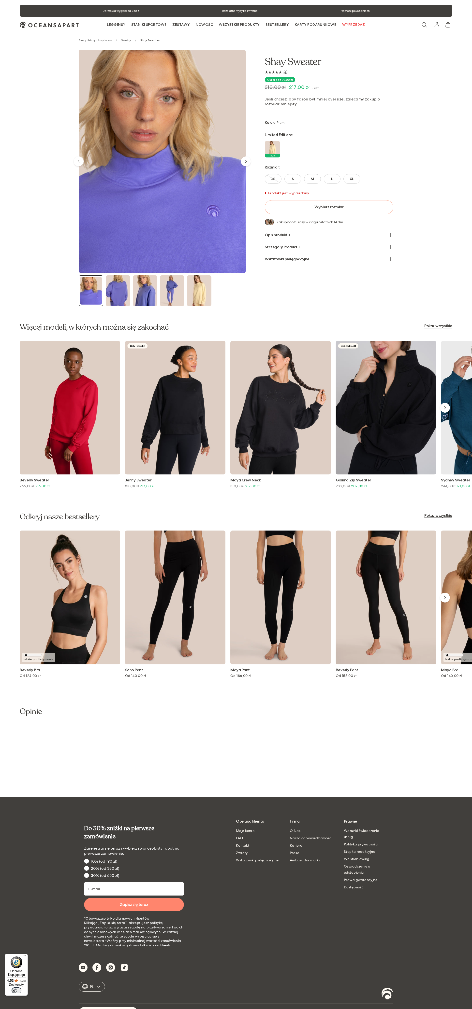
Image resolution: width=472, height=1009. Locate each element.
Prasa (294, 853)
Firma (295, 821)
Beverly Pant (347, 670)
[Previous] (79, 161)
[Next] (246, 161)
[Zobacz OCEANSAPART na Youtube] (83, 967)
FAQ (239, 838)
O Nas (295, 830)
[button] (424, 24)
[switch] (16, 990)
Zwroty (242, 853)
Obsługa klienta (250, 821)
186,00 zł (240, 675)
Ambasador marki (305, 860)
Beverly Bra (30, 670)
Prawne (350, 821)
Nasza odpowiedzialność (310, 838)
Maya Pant (240, 670)
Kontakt (242, 845)
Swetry (126, 40)
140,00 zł (135, 675)
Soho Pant (134, 670)
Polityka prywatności (361, 844)
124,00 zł (30, 675)
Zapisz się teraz (134, 904)
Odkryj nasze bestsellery (60, 517)
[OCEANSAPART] (49, 25)
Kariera (296, 845)
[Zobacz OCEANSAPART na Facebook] (96, 967)
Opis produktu (277, 235)
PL (92, 986)
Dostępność (353, 887)
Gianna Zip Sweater (353, 480)
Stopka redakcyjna (359, 851)
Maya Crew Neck (245, 480)
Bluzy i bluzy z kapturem (95, 40)
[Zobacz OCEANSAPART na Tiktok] (124, 967)
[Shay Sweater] (91, 290)
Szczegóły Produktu (282, 247)
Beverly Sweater (34, 480)
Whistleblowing (356, 859)
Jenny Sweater (138, 480)
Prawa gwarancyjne (360, 880)
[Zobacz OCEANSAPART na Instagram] (110, 967)
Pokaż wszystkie (438, 326)
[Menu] (25, 957)
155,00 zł (346, 675)
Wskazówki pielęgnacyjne (287, 259)
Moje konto (245, 830)
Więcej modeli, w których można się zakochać (94, 327)
